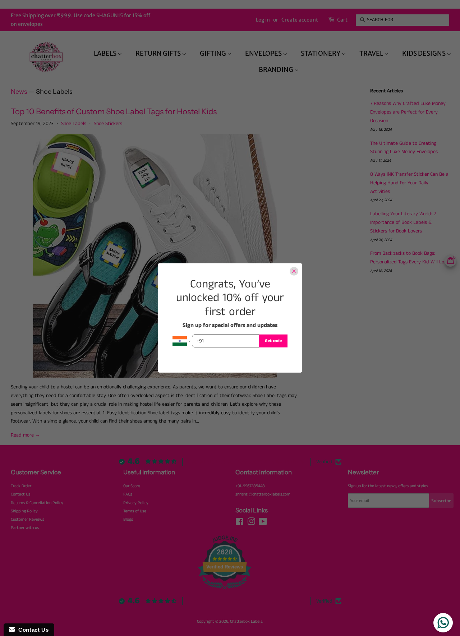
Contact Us (32, 630)
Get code (273, 341)
